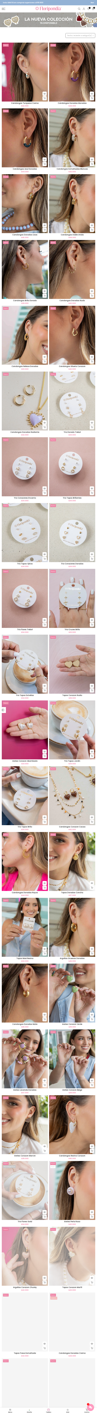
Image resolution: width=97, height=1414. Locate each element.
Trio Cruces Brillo (72, 629)
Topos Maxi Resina (24, 958)
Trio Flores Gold (25, 1221)
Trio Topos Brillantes (72, 498)
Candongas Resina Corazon (72, 1155)
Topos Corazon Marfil (72, 1287)
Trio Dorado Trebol (72, 432)
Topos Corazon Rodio (72, 695)
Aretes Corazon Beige (72, 1090)
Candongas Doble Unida (72, 234)
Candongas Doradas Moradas (72, 103)
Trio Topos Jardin (72, 761)
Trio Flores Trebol (25, 629)
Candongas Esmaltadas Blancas (72, 169)
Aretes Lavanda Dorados (24, 1090)
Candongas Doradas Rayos (25, 892)
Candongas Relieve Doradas (25, 366)
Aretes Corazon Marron (25, 1155)
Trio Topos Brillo (25, 827)
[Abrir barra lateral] (3, 710)
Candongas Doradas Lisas (24, 234)
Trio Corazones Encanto (25, 498)
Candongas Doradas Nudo (72, 300)
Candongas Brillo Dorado (25, 300)
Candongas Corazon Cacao (72, 827)
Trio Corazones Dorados (72, 563)
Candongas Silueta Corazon (72, 366)
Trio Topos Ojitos (25, 563)
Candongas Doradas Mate (24, 1024)
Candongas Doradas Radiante (24, 432)
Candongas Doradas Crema (72, 1353)
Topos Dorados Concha (72, 892)
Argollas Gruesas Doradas (72, 958)
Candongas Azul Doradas (25, 169)
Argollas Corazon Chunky (25, 1287)
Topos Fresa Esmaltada (25, 1353)
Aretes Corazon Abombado (24, 761)
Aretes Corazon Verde (72, 1024)
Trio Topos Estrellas (25, 695)
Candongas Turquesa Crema (25, 103)
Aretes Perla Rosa (72, 1221)
